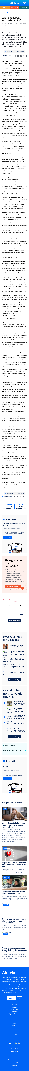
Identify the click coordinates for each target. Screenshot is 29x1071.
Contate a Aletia (15, 1062)
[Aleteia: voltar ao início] (14, 2)
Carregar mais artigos (14, 680)
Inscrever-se (8, 537)
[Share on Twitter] (21, 56)
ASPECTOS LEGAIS (14, 1057)
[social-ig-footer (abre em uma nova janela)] (19, 1043)
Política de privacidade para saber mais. (14, 533)
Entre (21, 614)
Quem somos (14, 1054)
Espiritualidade (14, 1011)
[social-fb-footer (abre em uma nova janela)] (13, 1043)
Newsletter (14, 1021)
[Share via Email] (23, 56)
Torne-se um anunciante (14, 1060)
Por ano (14, 1037)
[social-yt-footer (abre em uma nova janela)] (10, 1043)
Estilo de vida (5, 12)
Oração (23, 7)
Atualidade (14, 1007)
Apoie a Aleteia (14, 1051)
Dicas (4, 808)
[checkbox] (3, 532)
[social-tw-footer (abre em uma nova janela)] (16, 1043)
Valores (5, 933)
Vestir (14, 1028)
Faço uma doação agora (12, 586)
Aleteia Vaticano (20, 23)
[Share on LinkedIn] (18, 56)
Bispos (5, 848)
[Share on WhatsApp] (26, 56)
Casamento (6, 877)
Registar (5, 7)
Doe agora (13, 7)
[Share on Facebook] (15, 56)
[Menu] (5, 3)
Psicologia (5, 904)
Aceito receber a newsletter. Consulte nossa (14, 533)
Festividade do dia (12, 750)
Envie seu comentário (14, 620)
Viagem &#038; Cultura (14, 1014)
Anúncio (14, 1030)
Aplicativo (14, 1023)
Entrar (19, 998)
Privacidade (14, 1065)
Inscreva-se (14, 1025)
